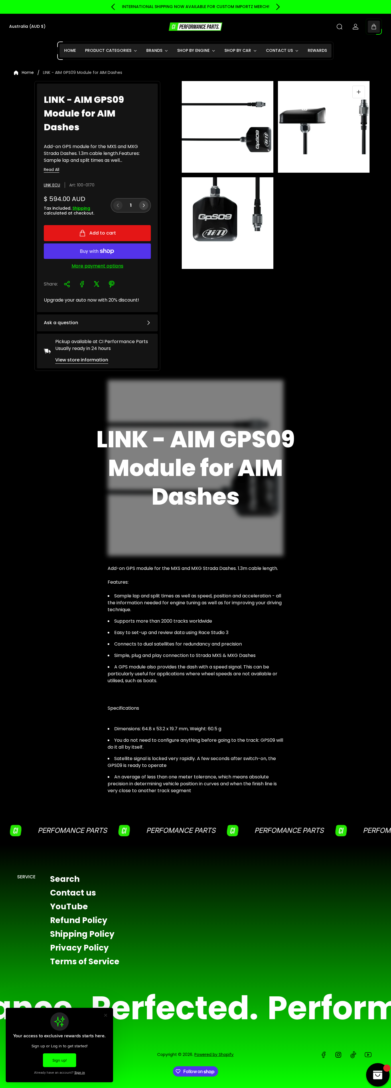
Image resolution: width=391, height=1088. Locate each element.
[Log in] (355, 26)
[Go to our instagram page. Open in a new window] (338, 1055)
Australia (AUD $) (27, 26)
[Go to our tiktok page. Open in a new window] (353, 1055)
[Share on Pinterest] (111, 284)
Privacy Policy (79, 947)
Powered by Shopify (214, 1054)
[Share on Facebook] (82, 284)
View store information (81, 360)
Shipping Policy (82, 934)
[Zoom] (358, 92)
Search (65, 879)
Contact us (73, 892)
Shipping (81, 208)
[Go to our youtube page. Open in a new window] (368, 1055)
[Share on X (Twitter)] (96, 284)
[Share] (67, 284)
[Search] (339, 26)
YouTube (69, 906)
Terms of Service (84, 961)
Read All (51, 169)
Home (28, 72)
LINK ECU (52, 185)
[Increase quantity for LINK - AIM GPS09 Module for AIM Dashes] (143, 205)
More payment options (97, 266)
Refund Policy (78, 920)
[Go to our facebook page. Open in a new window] (323, 1055)
